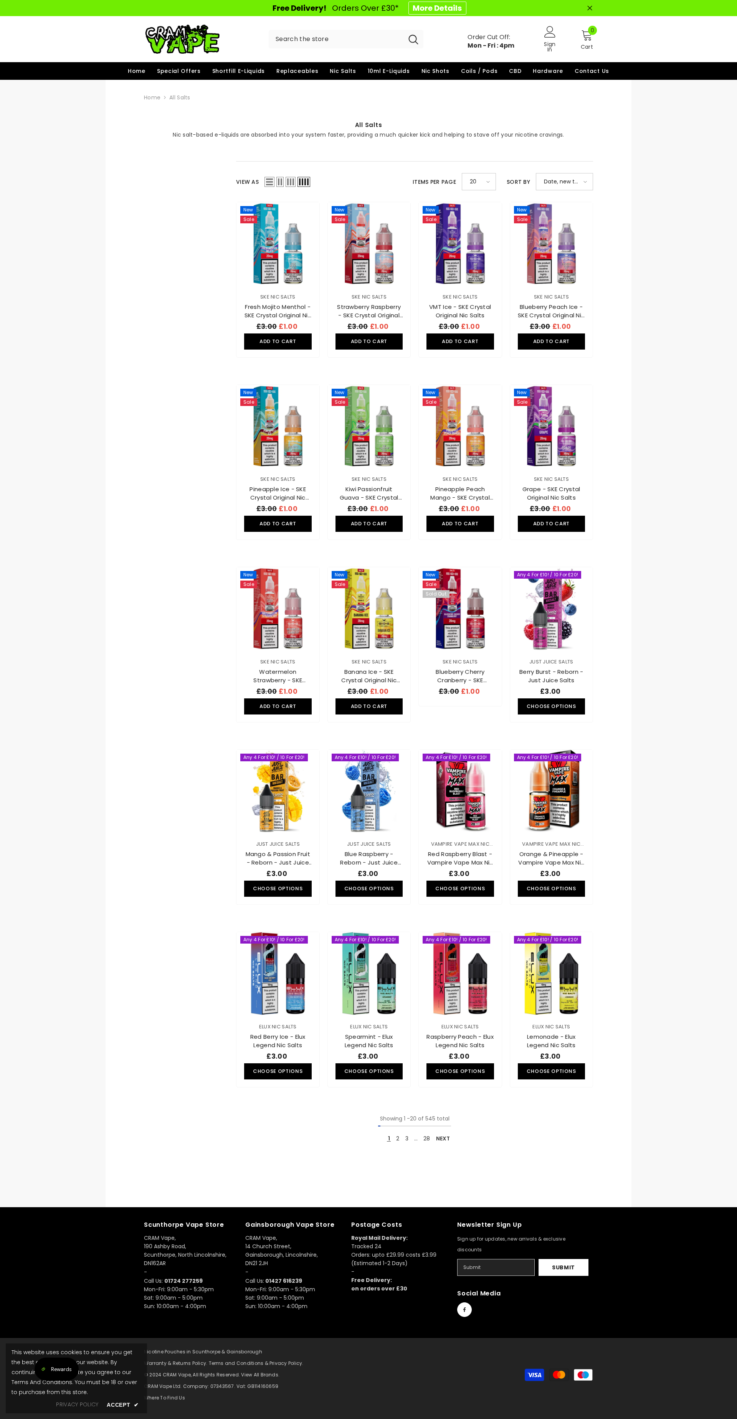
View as (247, 182)
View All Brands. (260, 1374)
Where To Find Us (164, 1397)
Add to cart (277, 341)
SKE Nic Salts (277, 296)
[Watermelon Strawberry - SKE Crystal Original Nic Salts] (277, 608)
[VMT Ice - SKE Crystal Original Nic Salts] (460, 243)
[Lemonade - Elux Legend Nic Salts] (551, 973)
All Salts (179, 97)
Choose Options (551, 706)
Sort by (518, 182)
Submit (563, 1267)
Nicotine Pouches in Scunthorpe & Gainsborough (203, 1351)
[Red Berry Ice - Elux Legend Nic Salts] (277, 973)
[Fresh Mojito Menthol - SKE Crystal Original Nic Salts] (277, 243)
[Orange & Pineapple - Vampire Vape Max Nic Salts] (551, 791)
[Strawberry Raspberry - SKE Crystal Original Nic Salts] (369, 243)
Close (590, 8)
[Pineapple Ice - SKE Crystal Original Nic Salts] (277, 426)
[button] (269, 182)
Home (152, 97)
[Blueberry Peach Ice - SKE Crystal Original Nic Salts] (551, 243)
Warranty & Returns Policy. (175, 1363)
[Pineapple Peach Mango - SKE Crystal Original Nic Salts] (460, 426)
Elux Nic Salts (278, 1026)
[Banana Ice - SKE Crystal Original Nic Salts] (369, 608)
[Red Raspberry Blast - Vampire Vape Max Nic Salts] (460, 791)
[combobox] (336, 39)
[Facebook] (464, 1309)
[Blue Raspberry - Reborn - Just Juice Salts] (369, 791)
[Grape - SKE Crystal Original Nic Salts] (551, 426)
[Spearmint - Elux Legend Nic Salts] (369, 973)
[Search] (346, 39)
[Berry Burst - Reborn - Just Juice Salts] (551, 608)
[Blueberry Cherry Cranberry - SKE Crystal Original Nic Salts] (460, 608)
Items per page (434, 182)
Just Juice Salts (551, 661)
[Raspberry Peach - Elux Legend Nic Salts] (460, 973)
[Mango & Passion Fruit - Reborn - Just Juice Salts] (277, 791)
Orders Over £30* (367, 8)
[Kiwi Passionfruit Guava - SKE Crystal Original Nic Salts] (369, 426)
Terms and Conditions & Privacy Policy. (256, 1363)
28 (426, 1138)
